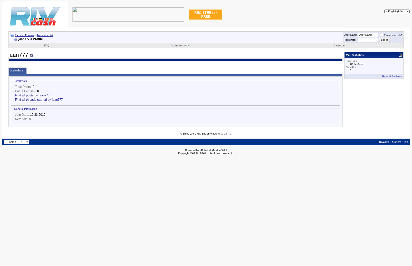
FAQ (47, 45)
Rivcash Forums (24, 35)
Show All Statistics (391, 76)
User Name (350, 34)
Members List (45, 35)
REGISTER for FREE (205, 14)
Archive (396, 142)
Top (405, 142)
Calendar (339, 45)
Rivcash (384, 142)
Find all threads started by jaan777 (39, 99)
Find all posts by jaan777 (32, 95)
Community (178, 45)
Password (349, 39)
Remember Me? (393, 35)
